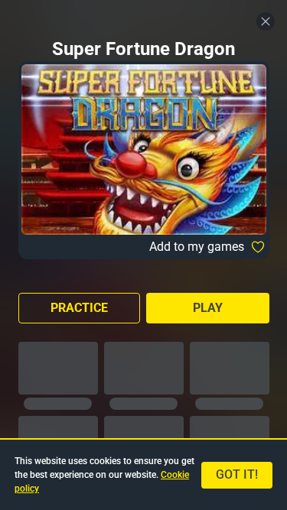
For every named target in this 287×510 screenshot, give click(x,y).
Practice (79, 307)
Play (208, 307)
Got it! (237, 474)
